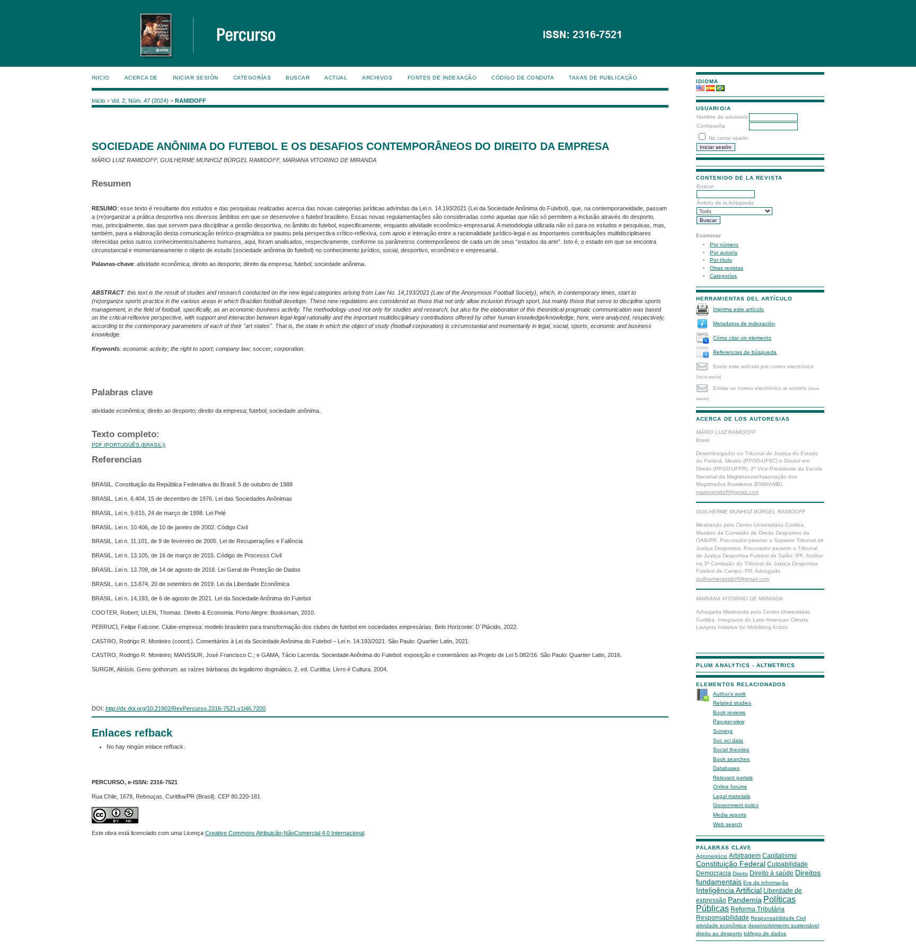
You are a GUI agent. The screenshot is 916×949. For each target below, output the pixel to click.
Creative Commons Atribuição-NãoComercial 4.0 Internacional (284, 833)
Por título (721, 260)
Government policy (736, 805)
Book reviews (729, 712)
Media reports (729, 815)
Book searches (731, 759)
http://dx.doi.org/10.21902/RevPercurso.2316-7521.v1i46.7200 (185, 708)
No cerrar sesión (728, 138)
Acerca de (141, 78)
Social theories (731, 749)
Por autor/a (723, 252)
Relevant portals (733, 778)
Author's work (729, 694)
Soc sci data (728, 740)
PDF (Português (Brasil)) (128, 445)
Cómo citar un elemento (742, 338)
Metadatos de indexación (744, 323)
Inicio (101, 78)
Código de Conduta (522, 78)
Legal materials (731, 796)
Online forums (730, 787)
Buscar (298, 78)
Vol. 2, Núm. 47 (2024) (140, 100)
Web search (727, 824)
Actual (335, 78)
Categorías (723, 276)
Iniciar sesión (195, 78)
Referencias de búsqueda (745, 352)
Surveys (723, 731)
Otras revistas (726, 268)
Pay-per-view (728, 721)
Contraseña (711, 126)
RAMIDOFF (190, 100)
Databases (726, 768)
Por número (724, 244)
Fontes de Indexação (442, 78)
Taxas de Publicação (603, 78)
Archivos (377, 78)
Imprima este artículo (738, 309)
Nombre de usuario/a (722, 117)
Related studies (732, 703)
